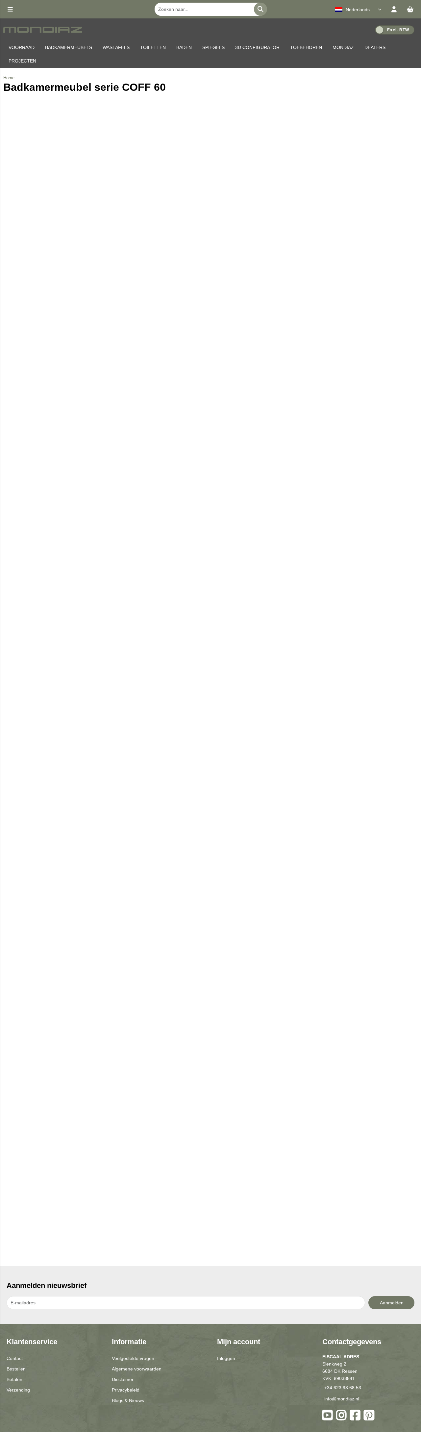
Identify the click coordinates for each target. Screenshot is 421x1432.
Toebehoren (306, 47)
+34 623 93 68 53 (342, 1387)
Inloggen (226, 1358)
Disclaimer (123, 1379)
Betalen (14, 1379)
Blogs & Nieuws (128, 1400)
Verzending (18, 1390)
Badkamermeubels (68, 47)
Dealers (374, 47)
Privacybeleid (125, 1390)
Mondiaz (343, 47)
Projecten (22, 60)
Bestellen (16, 1368)
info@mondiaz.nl (341, 1398)
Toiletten (153, 47)
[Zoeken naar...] (260, 9)
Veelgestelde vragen (133, 1358)
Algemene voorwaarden (136, 1368)
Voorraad (22, 47)
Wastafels (116, 47)
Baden (184, 47)
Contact (15, 1358)
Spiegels (213, 47)
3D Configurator (257, 47)
